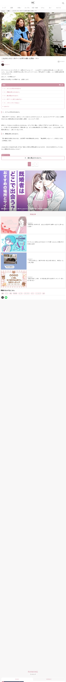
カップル (27, 7)
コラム (42, 7)
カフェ (32, 293)
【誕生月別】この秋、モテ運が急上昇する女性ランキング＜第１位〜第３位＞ (45, 279)
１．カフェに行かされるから (12, 88)
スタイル (58, 7)
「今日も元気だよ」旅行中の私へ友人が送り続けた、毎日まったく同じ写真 (45, 261)
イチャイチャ (26, 293)
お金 (43, 293)
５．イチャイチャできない (12, 103)
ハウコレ (3, 10)
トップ (4, 7)
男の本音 (15, 293)
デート (6, 293)
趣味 (3, 293)
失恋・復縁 (35, 7)
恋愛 (11, 7)
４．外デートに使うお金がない (13, 99)
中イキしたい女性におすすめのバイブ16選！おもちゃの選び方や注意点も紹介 (45, 243)
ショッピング (38, 293)
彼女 (11, 293)
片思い (19, 7)
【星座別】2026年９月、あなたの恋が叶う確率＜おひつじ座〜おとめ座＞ (45, 225)
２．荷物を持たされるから (12, 92)
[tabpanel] (33, 190)
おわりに (6, 106)
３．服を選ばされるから (11, 95)
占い (50, 7)
